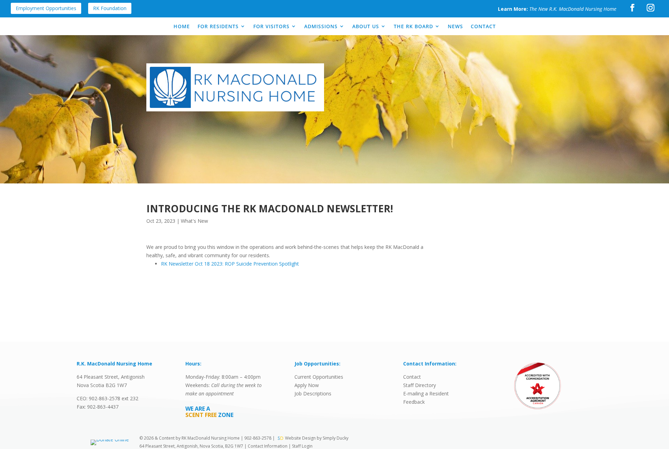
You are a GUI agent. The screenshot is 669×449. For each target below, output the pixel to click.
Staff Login (302, 446)
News (455, 26)
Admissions (321, 26)
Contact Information (268, 446)
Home (182, 26)
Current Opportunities (318, 376)
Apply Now (306, 385)
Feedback (414, 402)
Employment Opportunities (46, 8)
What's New (194, 221)
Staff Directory (419, 385)
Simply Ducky (335, 438)
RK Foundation (109, 8)
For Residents (218, 26)
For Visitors (271, 26)
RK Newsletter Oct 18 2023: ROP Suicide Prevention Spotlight (230, 263)
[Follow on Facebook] (632, 7)
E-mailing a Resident (426, 393)
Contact (483, 26)
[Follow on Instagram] (650, 7)
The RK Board (413, 26)
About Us (365, 26)
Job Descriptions (312, 393)
